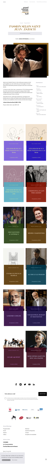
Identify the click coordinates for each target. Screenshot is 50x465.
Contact (27, 432)
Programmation (6, 428)
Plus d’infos (12, 400)
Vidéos (4, 434)
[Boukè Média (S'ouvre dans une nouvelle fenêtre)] (36, 418)
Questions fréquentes (30, 430)
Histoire (5, 432)
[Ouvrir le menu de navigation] (4, 2)
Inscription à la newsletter (30, 434)
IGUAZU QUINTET (13, 357)
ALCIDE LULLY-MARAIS (36, 274)
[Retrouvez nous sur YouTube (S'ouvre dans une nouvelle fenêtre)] (29, 384)
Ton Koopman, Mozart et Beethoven (36, 316)
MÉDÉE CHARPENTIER (36, 233)
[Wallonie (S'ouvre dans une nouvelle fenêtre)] (9, 410)
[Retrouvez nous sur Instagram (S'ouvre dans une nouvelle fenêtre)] (20, 384)
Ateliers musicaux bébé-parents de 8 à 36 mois (36, 150)
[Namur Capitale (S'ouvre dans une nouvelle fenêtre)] (17, 410)
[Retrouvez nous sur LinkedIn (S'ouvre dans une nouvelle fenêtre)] (34, 384)
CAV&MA (5, 442)
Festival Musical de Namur (10, 446)
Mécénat (27, 428)
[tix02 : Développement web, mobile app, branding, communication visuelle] (46, 459)
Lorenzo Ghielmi (14, 316)
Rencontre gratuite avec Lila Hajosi (36, 357)
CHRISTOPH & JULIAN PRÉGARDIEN (36, 192)
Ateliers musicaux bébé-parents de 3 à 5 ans (13, 192)
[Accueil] (25, 11)
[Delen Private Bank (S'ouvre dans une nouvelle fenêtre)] (32, 410)
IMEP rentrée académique (13, 233)
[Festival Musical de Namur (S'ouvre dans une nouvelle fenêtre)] (28, 418)
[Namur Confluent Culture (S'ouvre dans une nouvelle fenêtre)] (40, 410)
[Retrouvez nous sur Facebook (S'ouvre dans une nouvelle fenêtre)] (16, 384)
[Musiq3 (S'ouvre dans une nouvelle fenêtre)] (21, 418)
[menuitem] (14, 429)
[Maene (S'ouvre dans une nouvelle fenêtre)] (13, 418)
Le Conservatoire (8, 444)
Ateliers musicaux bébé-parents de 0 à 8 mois (13, 150)
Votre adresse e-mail (10, 393)
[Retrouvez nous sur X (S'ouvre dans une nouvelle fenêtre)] (25, 384)
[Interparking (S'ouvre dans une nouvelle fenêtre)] (25, 410)
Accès (4, 430)
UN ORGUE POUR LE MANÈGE (13, 274)
